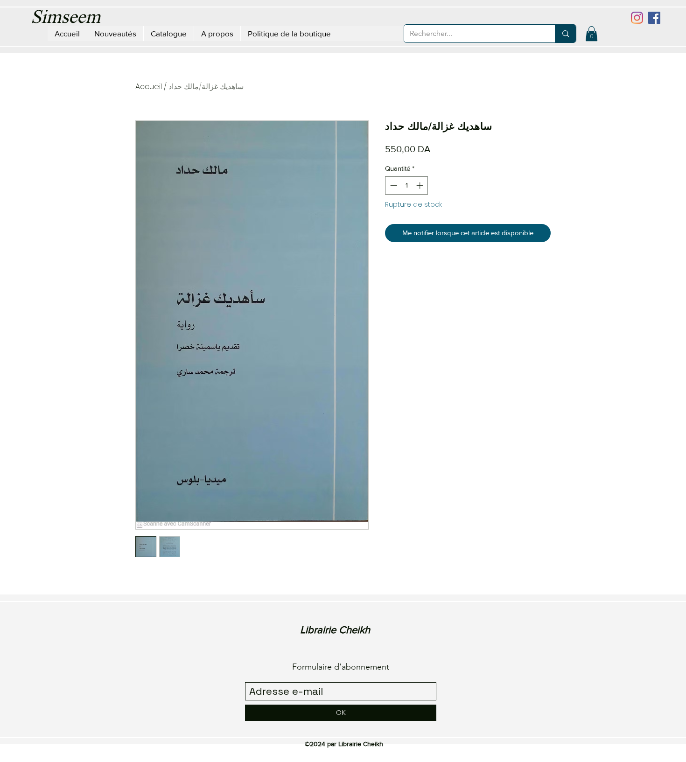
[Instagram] (637, 18)
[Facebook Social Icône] (654, 18)
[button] (591, 33)
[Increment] (420, 185)
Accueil (148, 86)
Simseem (65, 18)
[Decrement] (392, 185)
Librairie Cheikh (335, 629)
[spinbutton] (406, 185)
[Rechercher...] (565, 33)
